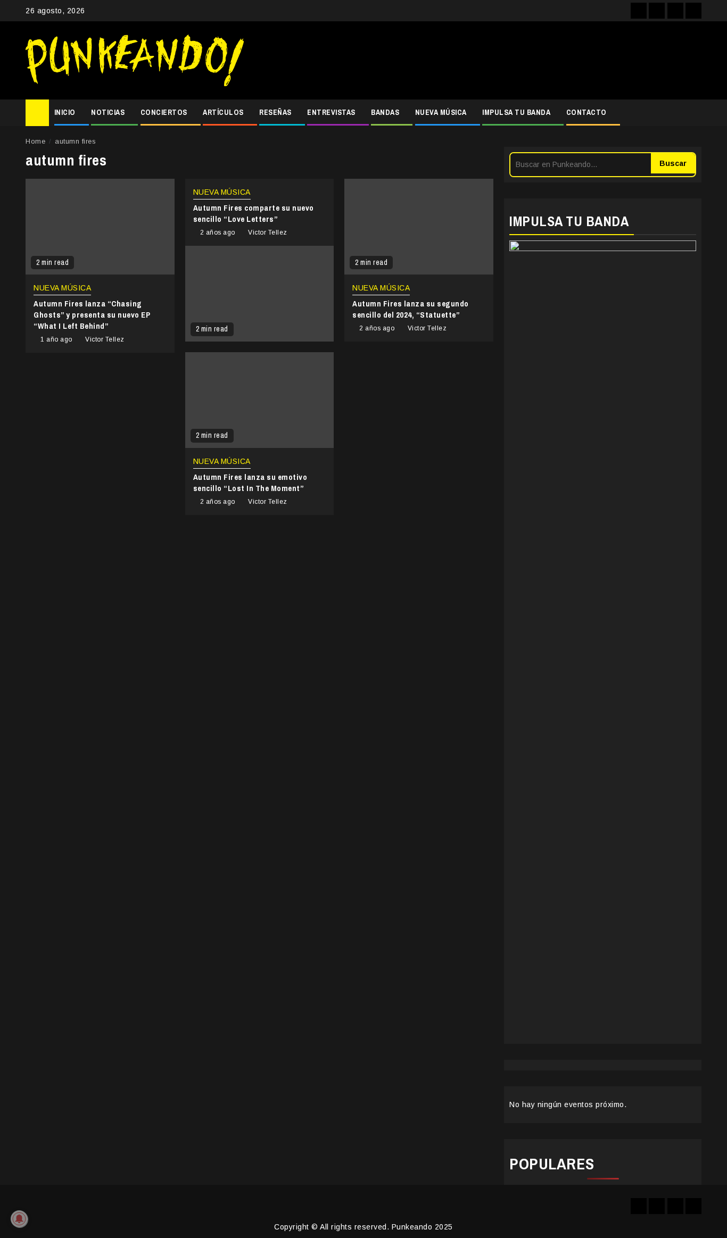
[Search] (693, 113)
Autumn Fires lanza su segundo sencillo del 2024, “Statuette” (410, 309)
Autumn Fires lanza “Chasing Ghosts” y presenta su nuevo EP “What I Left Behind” (92, 314)
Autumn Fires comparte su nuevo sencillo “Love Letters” (253, 213)
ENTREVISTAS (331, 112)
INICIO (65, 112)
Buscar (673, 163)
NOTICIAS (108, 112)
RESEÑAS (275, 112)
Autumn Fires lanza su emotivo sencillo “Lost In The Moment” (250, 482)
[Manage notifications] (19, 1218)
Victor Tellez (105, 339)
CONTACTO (586, 112)
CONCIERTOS (164, 112)
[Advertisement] (477, 61)
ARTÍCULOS (223, 112)
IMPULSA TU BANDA (516, 112)
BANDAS (385, 112)
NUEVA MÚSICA (441, 112)
